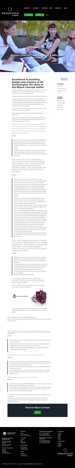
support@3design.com (46, 435)
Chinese (59, 433)
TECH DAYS (60, 105)
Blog (65, 8)
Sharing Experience (61, 88)
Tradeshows (23, 441)
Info (50, 8)
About (22, 433)
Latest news (60, 86)
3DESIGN (4, 449)
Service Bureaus (24, 448)
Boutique (44, 8)
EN (47, 15)
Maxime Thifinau (29, 60)
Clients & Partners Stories (26, 435)
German (59, 434)
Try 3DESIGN (28, 15)
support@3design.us (46, 440)
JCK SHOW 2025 (61, 103)
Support (58, 8)
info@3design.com (5, 445)
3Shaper (35, 8)
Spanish (59, 435)
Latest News (23, 443)
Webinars (22, 439)
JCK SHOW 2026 (61, 100)
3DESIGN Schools (24, 449)
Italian (59, 437)
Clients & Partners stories (46, 60)
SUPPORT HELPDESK (6, 453)
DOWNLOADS (5, 452)
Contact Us (39, 15)
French (59, 436)
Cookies (22, 453)
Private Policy (23, 454)
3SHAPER (4, 450)
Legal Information (24, 455)
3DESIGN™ (27, 8)
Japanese (59, 438)
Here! (37, 412)
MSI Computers (24, 447)
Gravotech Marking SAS (29, 463)
